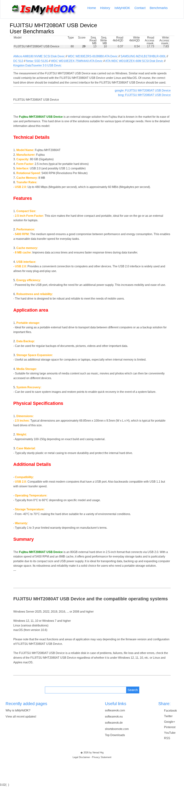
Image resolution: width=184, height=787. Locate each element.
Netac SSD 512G (37, 60)
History (105, 8)
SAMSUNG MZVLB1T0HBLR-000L (143, 56)
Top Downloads (115, 735)
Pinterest (169, 727)
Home (91, 8)
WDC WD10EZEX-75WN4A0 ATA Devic (77, 60)
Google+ (169, 721)
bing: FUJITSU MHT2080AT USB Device (144, 94)
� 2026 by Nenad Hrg (92, 752)
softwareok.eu (114, 716)
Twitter (168, 716)
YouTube (170, 732)
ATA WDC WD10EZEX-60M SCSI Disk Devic (134, 60)
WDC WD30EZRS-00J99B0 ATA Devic (93, 56)
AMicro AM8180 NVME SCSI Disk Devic (39, 56)
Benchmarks (159, 8)
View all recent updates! (21, 716)
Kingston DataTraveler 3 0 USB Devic (37, 65)
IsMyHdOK (122, 8)
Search (133, 690)
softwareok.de (114, 722)
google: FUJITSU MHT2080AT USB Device (143, 90)
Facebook (170, 710)
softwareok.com (115, 710)
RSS (167, 738)
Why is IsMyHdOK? (18, 710)
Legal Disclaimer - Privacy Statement (92, 757)
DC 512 (18, 60)
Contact (140, 8)
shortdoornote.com (117, 728)
